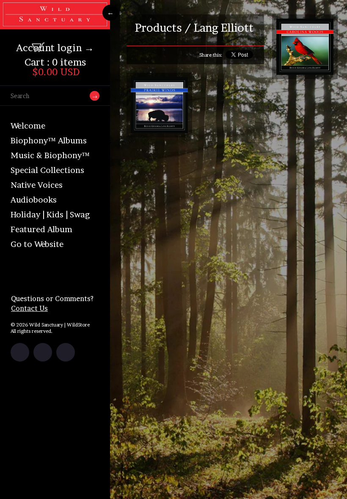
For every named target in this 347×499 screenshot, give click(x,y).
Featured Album (41, 229)
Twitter (42, 352)
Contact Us (29, 308)
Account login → (55, 48)
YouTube (65, 352)
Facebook (20, 352)
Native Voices (37, 185)
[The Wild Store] (55, 23)
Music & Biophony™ (50, 155)
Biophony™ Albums (49, 140)
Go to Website (37, 244)
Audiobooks (34, 200)
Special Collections (47, 170)
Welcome (28, 126)
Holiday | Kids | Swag (50, 214)
